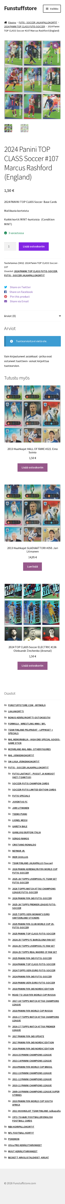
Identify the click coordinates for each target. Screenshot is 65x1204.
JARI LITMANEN (20, 807)
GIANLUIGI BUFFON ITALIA (26, 832)
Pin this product (20, 296)
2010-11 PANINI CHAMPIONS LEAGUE (32, 1085)
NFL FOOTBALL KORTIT (21, 1132)
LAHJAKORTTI (16, 711)
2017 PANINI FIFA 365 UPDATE (28, 1036)
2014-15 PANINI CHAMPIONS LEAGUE (32, 1054)
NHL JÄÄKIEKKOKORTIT (21, 755)
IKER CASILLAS (20, 857)
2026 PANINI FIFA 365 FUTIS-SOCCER (32, 898)
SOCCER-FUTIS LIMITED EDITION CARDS (34, 789)
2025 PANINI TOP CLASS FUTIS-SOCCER (33, 933)
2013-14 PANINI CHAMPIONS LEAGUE (32, 1060)
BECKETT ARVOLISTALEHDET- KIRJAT (28, 1157)
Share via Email (19, 301)
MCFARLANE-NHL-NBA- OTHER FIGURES (29, 749)
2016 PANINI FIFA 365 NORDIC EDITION (33, 1048)
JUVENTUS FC (19, 801)
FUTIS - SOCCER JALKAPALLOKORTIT (38, 22)
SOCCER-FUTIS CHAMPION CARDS (30, 783)
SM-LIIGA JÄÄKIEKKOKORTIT (24, 761)
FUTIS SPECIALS (21, 795)
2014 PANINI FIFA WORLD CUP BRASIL (32, 1067)
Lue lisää (32, 566)
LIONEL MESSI (19, 820)
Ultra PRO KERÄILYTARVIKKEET (25, 1145)
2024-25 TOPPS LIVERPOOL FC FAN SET (33, 946)
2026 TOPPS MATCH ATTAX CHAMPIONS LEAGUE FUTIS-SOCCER (34, 890)
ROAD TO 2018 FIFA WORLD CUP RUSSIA (34, 994)
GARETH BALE (19, 826)
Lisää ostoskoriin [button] (32, 467)
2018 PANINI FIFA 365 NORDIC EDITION (33, 988)
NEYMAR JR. (18, 850)
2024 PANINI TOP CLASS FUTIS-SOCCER (24, 26)
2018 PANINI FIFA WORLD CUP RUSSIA (32, 1010)
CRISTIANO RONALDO (24, 844)
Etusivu (12, 22)
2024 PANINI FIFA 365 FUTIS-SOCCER (32, 976)
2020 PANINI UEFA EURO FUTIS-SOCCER (33, 982)
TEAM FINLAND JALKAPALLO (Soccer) (32, 863)
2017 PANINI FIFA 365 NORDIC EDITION (33, 1042)
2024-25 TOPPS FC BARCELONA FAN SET (34, 939)
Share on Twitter (20, 287)
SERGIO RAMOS (20, 838)
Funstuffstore (20, 8)
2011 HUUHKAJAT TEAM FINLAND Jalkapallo (36, 1111)
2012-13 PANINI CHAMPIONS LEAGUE (32, 1073)
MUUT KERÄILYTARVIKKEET (23, 1151)
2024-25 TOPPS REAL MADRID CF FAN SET (34, 952)
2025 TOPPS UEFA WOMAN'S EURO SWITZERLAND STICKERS (31, 916)
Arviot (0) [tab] (10, 316)
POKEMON (13, 1139)
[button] (55, 46)
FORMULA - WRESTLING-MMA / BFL (27, 723)
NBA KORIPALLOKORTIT (21, 1126)
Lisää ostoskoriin (34, 246)
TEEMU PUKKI (19, 814)
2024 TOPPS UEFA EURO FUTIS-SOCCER (33, 970)
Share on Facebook (21, 292)
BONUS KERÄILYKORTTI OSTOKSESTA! (29, 717)
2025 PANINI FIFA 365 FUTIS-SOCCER (32, 958)
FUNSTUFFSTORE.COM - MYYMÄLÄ (27, 705)
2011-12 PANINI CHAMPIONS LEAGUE (32, 1079)
